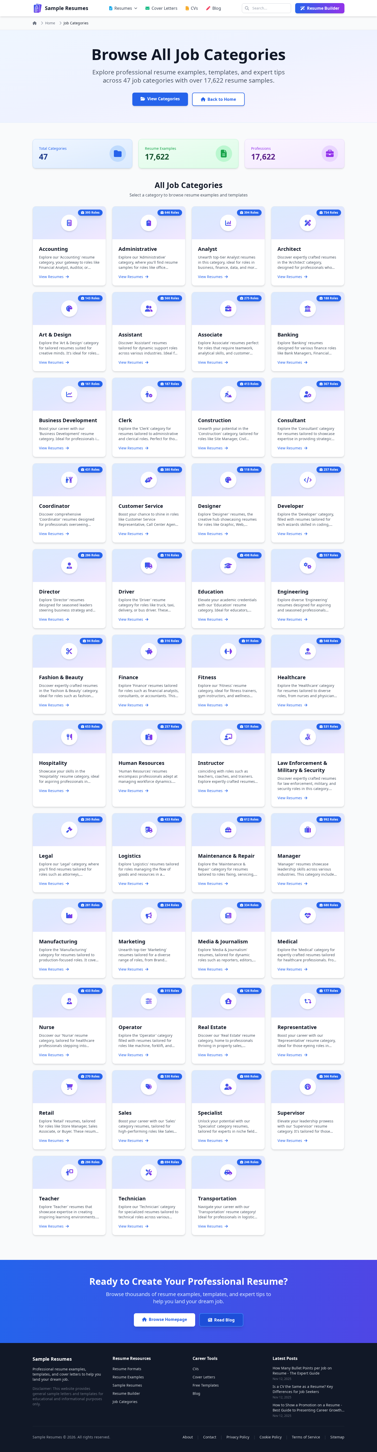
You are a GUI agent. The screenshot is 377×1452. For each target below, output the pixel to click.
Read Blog (224, 1320)
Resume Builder (126, 1393)
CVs (196, 1368)
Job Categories (125, 1401)
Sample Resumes (127, 1385)
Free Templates (206, 1385)
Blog (196, 1393)
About (188, 1437)
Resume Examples (128, 1377)
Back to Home (221, 99)
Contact (209, 1437)
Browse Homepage (168, 1319)
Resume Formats (127, 1368)
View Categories (163, 99)
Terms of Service (306, 1437)
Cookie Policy (271, 1437)
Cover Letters (204, 1377)
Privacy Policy (237, 1437)
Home (50, 23)
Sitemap (337, 1437)
